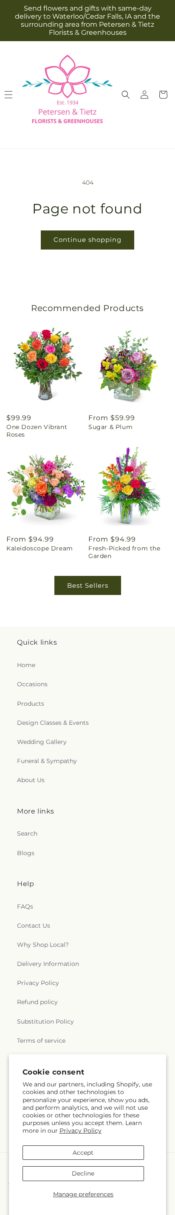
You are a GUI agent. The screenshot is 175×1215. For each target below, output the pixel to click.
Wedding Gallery (42, 742)
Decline (83, 1173)
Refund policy (37, 1002)
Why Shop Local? (43, 944)
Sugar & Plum (110, 427)
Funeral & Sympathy (47, 761)
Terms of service (41, 1040)
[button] (125, 94)
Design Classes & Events (53, 723)
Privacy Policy (80, 1130)
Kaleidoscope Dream (39, 548)
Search (27, 833)
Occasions (32, 684)
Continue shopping (87, 240)
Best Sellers (87, 585)
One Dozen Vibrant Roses (36, 430)
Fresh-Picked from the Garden (124, 552)
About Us (31, 780)
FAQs (25, 906)
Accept (83, 1152)
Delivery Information (48, 964)
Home (26, 665)
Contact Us (33, 925)
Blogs (25, 853)
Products (30, 703)
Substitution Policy (45, 1021)
